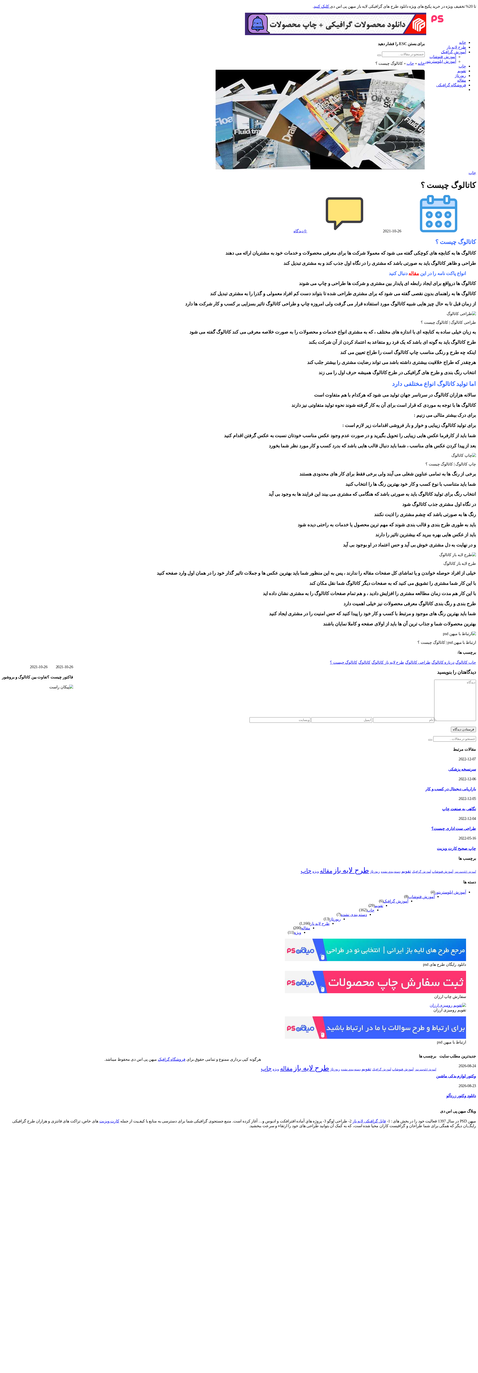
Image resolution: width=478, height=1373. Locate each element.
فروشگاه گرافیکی (451, 85)
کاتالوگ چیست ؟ (343, 662)
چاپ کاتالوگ (465, 662)
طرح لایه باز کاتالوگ (387, 662)
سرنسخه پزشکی (462, 769)
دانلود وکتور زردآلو (461, 1096)
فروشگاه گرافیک (172, 1059)
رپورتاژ (460, 75)
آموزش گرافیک (453, 52)
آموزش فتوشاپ (442, 57)
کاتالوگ (364, 662)
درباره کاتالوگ (443, 662)
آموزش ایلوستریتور (440, 61)
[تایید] (379, 55)
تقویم (461, 71)
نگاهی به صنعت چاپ (459, 809)
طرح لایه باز (456, 47)
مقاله (461, 80)
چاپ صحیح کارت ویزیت (456, 848)
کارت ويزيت (109, 1121)
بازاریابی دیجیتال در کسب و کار (450, 789)
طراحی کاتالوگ (417, 662)
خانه (462, 42)
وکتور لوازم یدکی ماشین (456, 1076)
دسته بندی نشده (390, 871)
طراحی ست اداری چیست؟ (453, 828)
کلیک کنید (322, 6)
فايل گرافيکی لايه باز (369, 1121)
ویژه (315, 871)
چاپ (462, 66)
